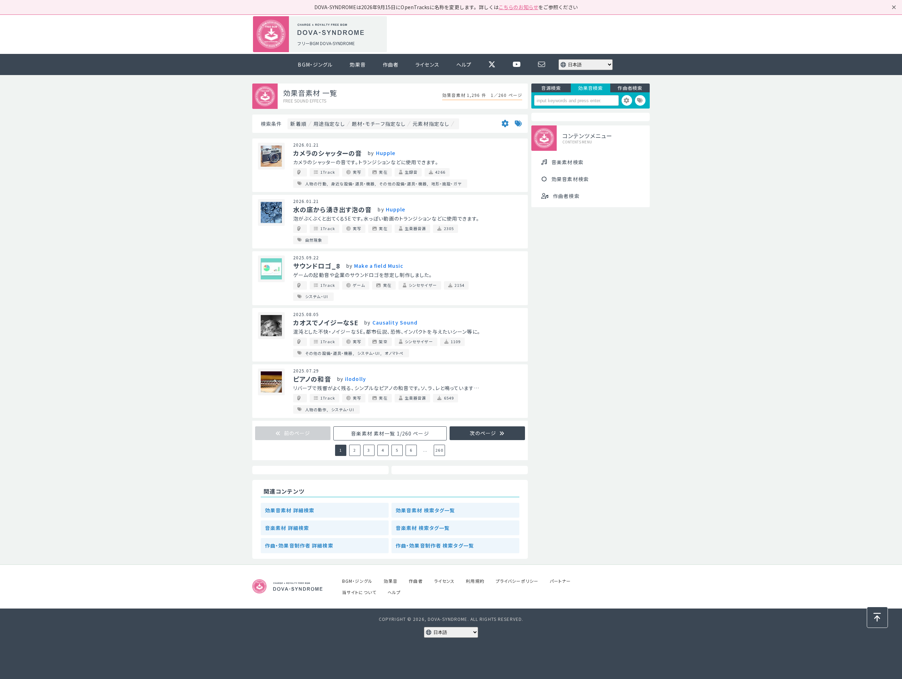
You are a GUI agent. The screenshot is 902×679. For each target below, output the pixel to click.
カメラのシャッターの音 (327, 153)
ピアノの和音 (312, 379)
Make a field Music (378, 265)
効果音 (357, 64)
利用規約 (475, 581)
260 (439, 450)
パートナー (560, 581)
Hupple (386, 152)
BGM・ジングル (315, 64)
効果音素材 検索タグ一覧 (425, 510)
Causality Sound (395, 322)
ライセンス (427, 64)
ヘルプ (463, 64)
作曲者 (391, 64)
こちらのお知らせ (518, 7)
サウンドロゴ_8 (316, 266)
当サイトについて (359, 592)
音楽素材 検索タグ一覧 (423, 527)
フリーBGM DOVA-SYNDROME (326, 43)
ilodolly (355, 378)
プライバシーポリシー (517, 581)
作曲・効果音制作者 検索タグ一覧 (435, 545)
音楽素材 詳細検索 (287, 527)
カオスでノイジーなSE (325, 322)
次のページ (484, 433)
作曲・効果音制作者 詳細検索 (299, 545)
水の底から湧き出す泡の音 (332, 209)
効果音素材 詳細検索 (289, 510)
